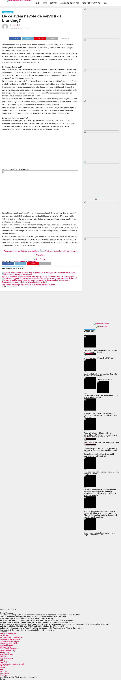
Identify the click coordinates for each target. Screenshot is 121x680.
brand (16, 261)
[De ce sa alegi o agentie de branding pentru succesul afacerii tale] (11, 272)
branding (23, 261)
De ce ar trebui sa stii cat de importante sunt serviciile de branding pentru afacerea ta (38, 276)
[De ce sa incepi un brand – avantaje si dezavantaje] (8, 280)
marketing (32, 261)
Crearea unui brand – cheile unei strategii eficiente (23, 282)
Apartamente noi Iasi (69, 3)
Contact (53, 3)
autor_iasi (16, 25)
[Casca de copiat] (101, 40)
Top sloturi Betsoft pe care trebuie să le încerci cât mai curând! (28, 285)
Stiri (45, 3)
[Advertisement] (40, 149)
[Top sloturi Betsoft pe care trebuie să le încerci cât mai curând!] (46, 283)
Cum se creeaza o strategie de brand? (61, 278)
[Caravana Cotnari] (40, 259)
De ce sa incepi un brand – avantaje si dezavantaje (36, 280)
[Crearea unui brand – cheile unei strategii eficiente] (63, 280)
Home (37, 3)
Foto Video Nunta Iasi (91, 3)
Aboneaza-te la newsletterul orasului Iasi (21, 251)
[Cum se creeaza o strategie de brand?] (23, 278)
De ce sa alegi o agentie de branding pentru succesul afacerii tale (48, 272)
